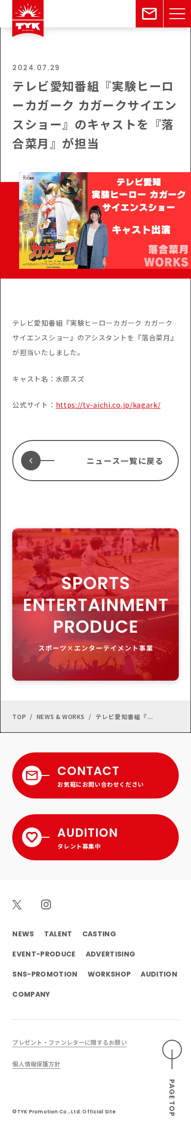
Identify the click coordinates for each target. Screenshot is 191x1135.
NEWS (23, 934)
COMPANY (31, 994)
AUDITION (159, 974)
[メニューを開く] (177, 13)
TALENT (58, 934)
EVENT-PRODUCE (43, 954)
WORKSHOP (109, 974)
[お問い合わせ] (149, 13)
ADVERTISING (111, 954)
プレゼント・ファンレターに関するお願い (69, 1042)
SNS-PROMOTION (44, 974)
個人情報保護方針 (36, 1063)
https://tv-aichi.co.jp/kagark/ (108, 405)
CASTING (99, 934)
